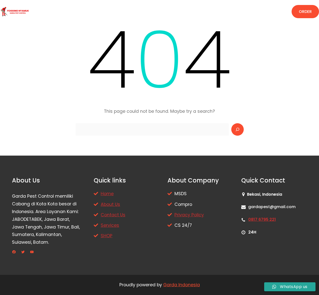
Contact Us (113, 215)
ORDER (305, 11)
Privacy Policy (189, 215)
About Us (110, 204)
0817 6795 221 (262, 219)
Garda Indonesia (181, 285)
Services (110, 225)
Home (107, 194)
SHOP (106, 236)
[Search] (237, 129)
